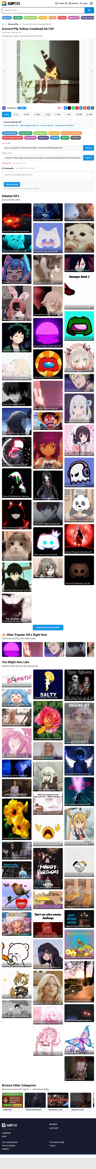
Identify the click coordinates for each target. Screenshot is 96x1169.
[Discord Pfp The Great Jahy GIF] (48, 450)
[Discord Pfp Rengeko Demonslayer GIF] (79, 212)
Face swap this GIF (11, 125)
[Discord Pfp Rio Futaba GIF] (48, 568)
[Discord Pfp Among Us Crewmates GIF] (79, 326)
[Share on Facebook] (65, 108)
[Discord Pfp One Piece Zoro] (54, 649)
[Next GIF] (91, 72)
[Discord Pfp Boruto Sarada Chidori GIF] (48, 212)
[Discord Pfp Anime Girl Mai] (33, 649)
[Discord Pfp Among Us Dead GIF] (79, 291)
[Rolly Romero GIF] (31, 17)
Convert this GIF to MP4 (64, 125)
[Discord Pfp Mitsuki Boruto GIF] (17, 244)
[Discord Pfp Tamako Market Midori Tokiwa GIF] (17, 367)
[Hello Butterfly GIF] (79, 1039)
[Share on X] (69, 108)
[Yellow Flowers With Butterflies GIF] (17, 819)
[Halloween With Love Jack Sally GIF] (79, 685)
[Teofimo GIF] (62, 17)
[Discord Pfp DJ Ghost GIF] (79, 472)
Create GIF (63, 3)
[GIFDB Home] (3, 24)
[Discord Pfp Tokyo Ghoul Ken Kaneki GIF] (48, 513)
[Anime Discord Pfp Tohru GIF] (79, 827)
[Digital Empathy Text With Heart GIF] (17, 678)
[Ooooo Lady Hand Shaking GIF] (17, 851)
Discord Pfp (13, 24)
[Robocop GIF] (7, 17)
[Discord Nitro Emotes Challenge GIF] (48, 924)
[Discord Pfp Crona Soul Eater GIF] (48, 301)
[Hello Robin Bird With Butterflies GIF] (17, 895)
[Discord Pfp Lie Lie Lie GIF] (79, 357)
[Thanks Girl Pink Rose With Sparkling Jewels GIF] (48, 1041)
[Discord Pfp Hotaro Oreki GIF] (17, 394)
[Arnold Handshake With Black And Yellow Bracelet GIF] (79, 862)
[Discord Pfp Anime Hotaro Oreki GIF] (17, 577)
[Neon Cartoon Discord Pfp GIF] (48, 541)
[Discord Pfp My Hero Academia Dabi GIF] (79, 760)
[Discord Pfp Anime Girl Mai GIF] (48, 395)
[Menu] (91, 3)
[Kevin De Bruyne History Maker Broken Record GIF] (17, 870)
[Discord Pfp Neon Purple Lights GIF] (48, 333)
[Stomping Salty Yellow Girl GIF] (48, 684)
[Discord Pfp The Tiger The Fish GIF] (17, 421)
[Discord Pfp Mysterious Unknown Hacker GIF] (17, 483)
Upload (75, 3)
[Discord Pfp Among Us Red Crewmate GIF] (48, 364)
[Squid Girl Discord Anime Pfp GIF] (17, 698)
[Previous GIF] (4, 72)
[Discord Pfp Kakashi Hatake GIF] (17, 452)
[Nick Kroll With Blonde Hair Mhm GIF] (48, 988)
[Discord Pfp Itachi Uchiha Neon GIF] (79, 539)
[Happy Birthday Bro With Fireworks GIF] (48, 868)
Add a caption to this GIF (29, 125)
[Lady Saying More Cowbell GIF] (17, 788)
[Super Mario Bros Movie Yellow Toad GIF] (17, 924)
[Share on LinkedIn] (88, 108)
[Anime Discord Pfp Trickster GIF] (17, 768)
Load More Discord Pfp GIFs (48, 627)
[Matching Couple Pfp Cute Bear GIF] (17, 952)
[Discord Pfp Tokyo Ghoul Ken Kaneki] (76, 649)
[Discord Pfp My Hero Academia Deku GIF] (17, 337)
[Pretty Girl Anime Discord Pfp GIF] (48, 804)
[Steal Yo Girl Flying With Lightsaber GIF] (79, 1013)
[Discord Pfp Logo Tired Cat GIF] (48, 238)
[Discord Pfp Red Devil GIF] (17, 514)
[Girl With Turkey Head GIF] (79, 1068)
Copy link (6, 143)
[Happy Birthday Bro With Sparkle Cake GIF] (79, 919)
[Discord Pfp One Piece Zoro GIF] (79, 383)
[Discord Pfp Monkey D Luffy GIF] (48, 421)
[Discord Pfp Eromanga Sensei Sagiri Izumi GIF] (79, 408)
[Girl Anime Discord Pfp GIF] (79, 723)
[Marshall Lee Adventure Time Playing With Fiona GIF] (17, 1009)
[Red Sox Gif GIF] (74, 17)
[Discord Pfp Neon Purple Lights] (12, 649)
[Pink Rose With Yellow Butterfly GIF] (48, 720)
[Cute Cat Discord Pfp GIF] (17, 546)
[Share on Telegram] (80, 108)
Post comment (12, 184)
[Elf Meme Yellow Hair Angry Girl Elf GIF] (48, 776)
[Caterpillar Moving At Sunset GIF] (79, 981)
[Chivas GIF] (52, 17)
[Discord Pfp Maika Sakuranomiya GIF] (79, 440)
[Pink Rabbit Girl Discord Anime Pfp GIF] (48, 1015)
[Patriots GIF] (43, 17)
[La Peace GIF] (18, 17)
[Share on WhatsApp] (73, 108)
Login (84, 3)
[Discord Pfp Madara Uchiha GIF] (79, 263)
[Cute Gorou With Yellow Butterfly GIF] (17, 984)
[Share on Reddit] (84, 108)
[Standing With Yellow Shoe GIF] (79, 893)
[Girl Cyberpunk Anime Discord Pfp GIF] (48, 954)
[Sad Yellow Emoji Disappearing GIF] (48, 831)
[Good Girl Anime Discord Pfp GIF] (79, 791)
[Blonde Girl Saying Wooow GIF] (17, 717)
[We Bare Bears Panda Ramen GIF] (79, 505)
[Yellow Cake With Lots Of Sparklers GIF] (48, 900)
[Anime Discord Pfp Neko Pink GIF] (17, 743)
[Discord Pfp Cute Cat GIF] (48, 270)
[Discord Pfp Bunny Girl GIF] (17, 303)
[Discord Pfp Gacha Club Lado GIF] (17, 269)
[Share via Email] (92, 108)
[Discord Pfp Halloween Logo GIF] (79, 570)
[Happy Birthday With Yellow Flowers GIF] (79, 944)
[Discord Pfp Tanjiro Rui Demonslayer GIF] (17, 218)
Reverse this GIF (47, 125)
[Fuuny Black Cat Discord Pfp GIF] (17, 608)
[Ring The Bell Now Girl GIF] (48, 751)
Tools (52, 1146)
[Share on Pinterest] (77, 108)
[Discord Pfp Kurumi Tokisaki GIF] (48, 485)
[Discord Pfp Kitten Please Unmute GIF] (79, 238)
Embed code (7, 153)
